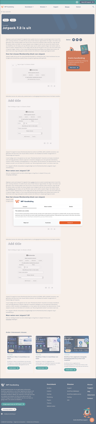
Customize (48, 222)
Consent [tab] (25, 206)
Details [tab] (71, 206)
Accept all (70, 222)
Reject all (26, 222)
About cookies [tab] (48, 206)
